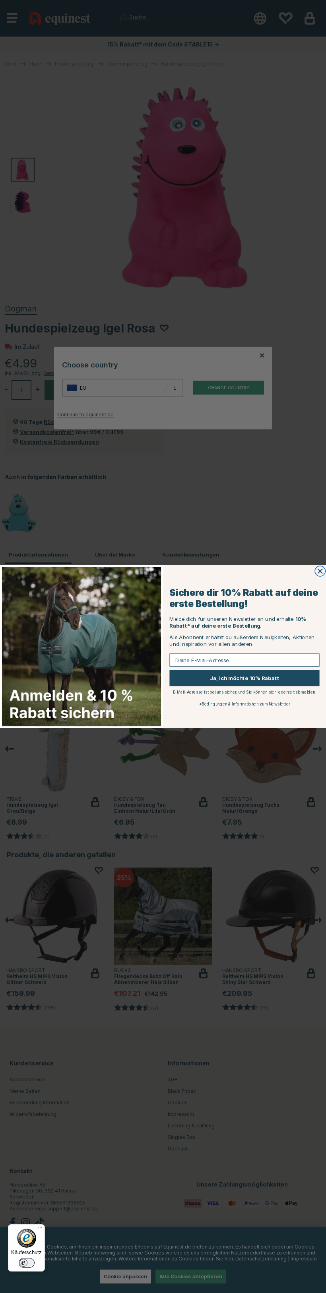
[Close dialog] (320, 571)
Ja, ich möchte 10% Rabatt (244, 678)
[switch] (27, 1263)
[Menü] (40, 1229)
